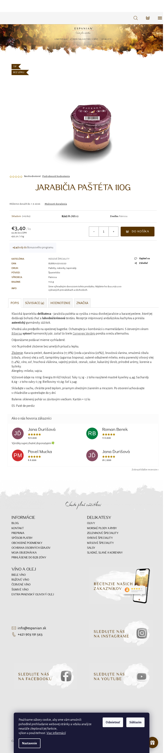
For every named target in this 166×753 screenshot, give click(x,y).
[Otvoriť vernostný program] (152, 742)
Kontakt (18, 528)
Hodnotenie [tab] (60, 303)
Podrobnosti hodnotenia (56, 176)
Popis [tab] (15, 303)
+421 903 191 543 (30, 634)
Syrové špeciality (100, 538)
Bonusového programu (40, 247)
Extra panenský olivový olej (33, 594)
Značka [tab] (82, 303)
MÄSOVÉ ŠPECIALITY (58, 259)
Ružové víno (20, 580)
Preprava (18, 533)
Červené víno (21, 584)
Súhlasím (135, 722)
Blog (15, 523)
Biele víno (19, 575)
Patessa (123, 216)
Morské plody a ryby (102, 528)
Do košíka (140, 231)
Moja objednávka (24, 553)
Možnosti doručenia (56, 204)
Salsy (91, 548)
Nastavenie (29, 743)
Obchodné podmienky (27, 543)
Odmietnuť (113, 722)
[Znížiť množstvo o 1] (94, 231)
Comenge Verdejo (84, 333)
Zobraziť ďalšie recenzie (144, 469)
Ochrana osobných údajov (31, 548)
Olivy (91, 523)
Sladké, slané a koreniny (105, 553)
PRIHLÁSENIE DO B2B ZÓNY (29, 557)
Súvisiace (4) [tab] (34, 303)
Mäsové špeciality (100, 543)
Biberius (17, 333)
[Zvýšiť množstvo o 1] (113, 231)
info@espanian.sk (32, 628)
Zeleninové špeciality (102, 533)
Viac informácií (56, 733)
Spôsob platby (22, 538)
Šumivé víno (20, 589)
